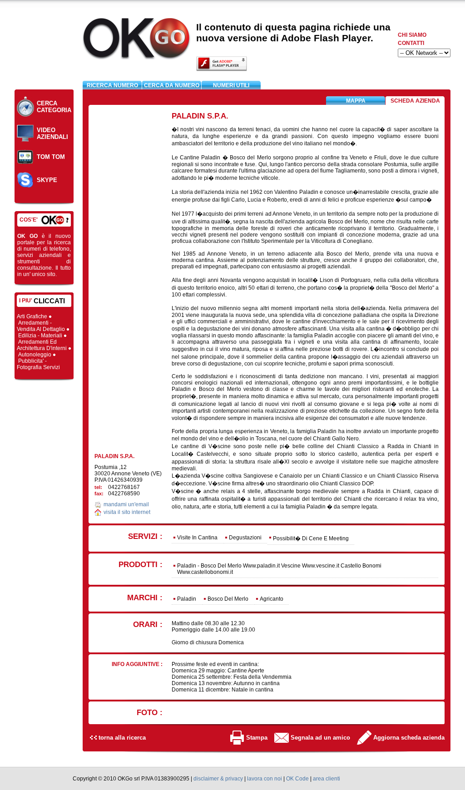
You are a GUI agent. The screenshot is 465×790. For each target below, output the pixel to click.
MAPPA (356, 101)
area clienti (326, 778)
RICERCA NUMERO (112, 85)
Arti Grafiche (33, 316)
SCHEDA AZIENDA (415, 101)
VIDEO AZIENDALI (52, 133)
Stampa (256, 737)
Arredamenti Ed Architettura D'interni (42, 345)
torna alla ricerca (122, 737)
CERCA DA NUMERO (171, 85)
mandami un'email (126, 504)
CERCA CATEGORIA (54, 107)
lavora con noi (264, 778)
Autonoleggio (35, 354)
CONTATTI (411, 43)
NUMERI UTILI (231, 85)
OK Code (297, 778)
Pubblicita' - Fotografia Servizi (39, 364)
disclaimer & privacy (218, 778)
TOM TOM (51, 156)
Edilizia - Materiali (41, 335)
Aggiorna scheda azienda (409, 737)
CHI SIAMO (412, 35)
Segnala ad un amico (320, 737)
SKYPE (47, 180)
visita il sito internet (127, 512)
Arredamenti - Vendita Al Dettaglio (41, 326)
